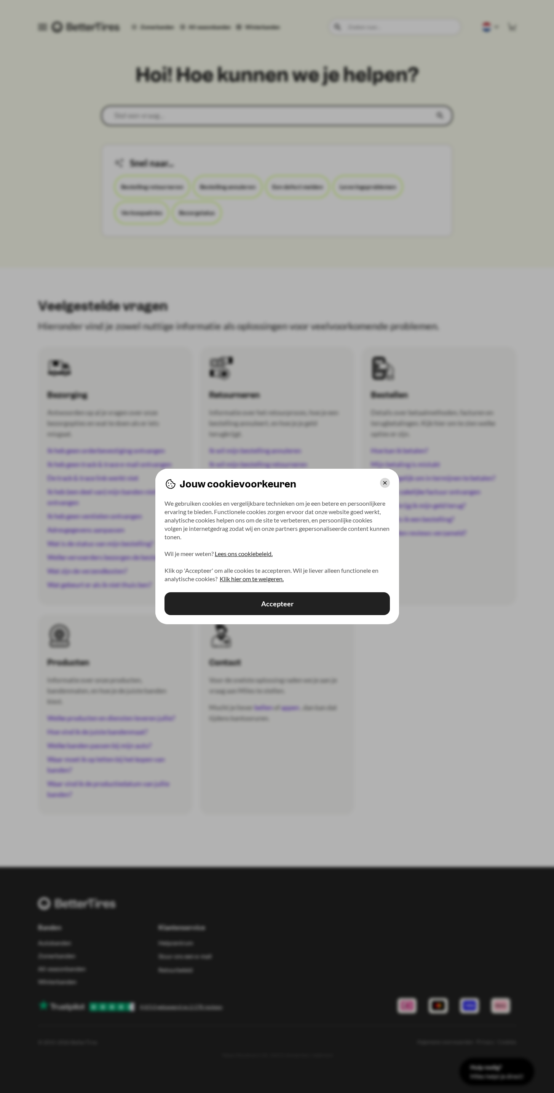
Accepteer (277, 603)
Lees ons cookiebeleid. (244, 553)
